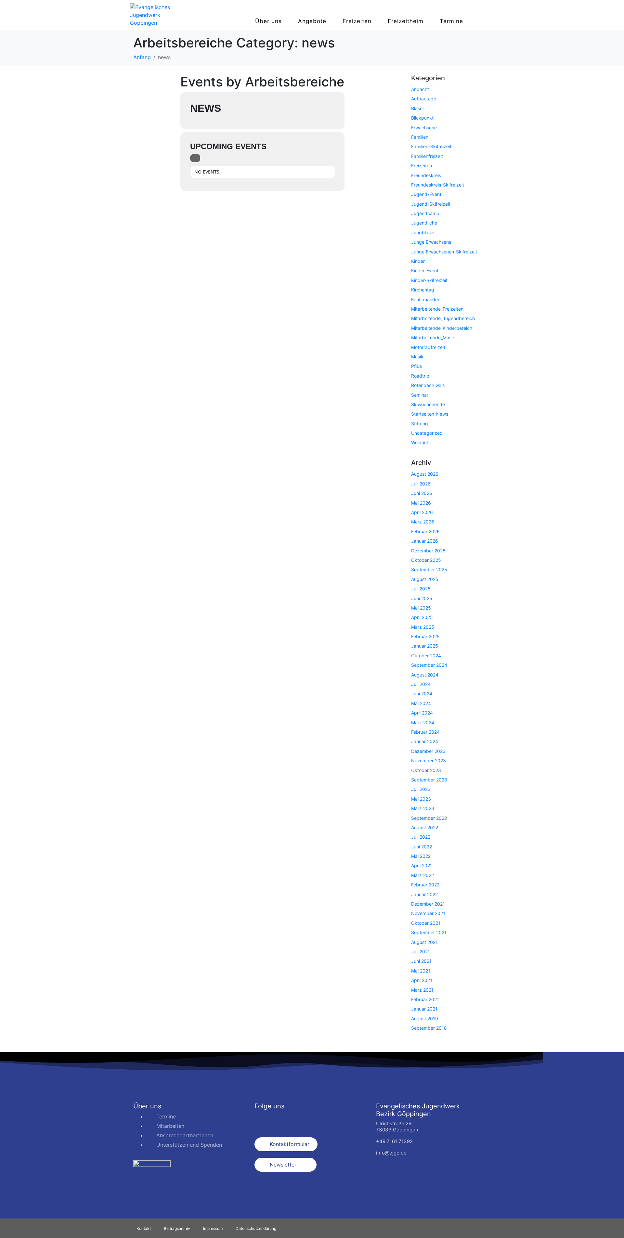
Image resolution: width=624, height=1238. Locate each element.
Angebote (312, 21)
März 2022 (422, 875)
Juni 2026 (421, 493)
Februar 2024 (425, 732)
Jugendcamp (425, 213)
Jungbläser (423, 232)
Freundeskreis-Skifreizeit (437, 184)
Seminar (419, 395)
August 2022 (424, 827)
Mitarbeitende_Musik (433, 337)
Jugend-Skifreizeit (430, 204)
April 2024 (422, 713)
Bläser (417, 108)
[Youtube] (298, 1121)
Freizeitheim (405, 21)
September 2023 (429, 779)
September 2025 (429, 569)
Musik (417, 356)
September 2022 (429, 818)
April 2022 (422, 865)
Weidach (420, 442)
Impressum (213, 1228)
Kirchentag (422, 289)
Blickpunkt (422, 118)
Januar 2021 (424, 1009)
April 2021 (421, 980)
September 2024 (429, 665)
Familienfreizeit (427, 156)
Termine (451, 21)
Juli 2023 (421, 789)
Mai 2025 (421, 608)
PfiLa (416, 366)
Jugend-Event (426, 194)
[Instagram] (280, 1121)
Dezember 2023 (428, 751)
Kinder (418, 261)
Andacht (420, 89)
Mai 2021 (420, 971)
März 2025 (422, 627)
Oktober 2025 (426, 560)
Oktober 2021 (425, 923)
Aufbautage (423, 98)
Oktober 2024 (426, 655)
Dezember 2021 (428, 904)
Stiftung (419, 423)
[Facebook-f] (262, 1121)
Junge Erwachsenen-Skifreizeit (444, 251)
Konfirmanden (425, 299)
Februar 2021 (425, 999)
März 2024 (422, 722)
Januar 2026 (424, 541)
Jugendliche (424, 223)
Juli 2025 (421, 588)
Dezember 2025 (428, 550)
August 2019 (424, 1018)
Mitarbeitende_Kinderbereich (441, 328)
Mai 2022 (421, 856)
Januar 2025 (424, 646)
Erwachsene (424, 127)
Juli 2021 (420, 951)
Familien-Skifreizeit (431, 146)
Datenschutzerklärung (256, 1228)
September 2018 (429, 1028)
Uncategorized (427, 433)
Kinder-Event (424, 270)
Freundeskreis (426, 175)
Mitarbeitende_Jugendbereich (443, 318)
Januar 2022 (424, 894)
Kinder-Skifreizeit (429, 280)
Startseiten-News (429, 414)
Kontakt (143, 1228)
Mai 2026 (421, 503)
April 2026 (422, 512)
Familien (419, 137)
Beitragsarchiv (177, 1228)
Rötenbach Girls (428, 385)
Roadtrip (420, 376)
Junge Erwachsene (431, 242)
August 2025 (424, 579)
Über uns (268, 21)
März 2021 (422, 990)
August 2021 (424, 942)
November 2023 (428, 760)
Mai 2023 (421, 799)
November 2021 (428, 913)
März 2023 (422, 808)
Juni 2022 (421, 846)
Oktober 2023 (426, 770)
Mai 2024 (421, 703)
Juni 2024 (421, 693)
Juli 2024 (421, 684)
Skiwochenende (428, 404)
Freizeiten (357, 21)
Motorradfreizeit (428, 347)
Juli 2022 (420, 837)
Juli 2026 (421, 483)
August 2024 (424, 674)
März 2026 (422, 521)
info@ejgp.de (391, 1153)
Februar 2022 (425, 884)
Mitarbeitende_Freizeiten (437, 309)
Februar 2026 (425, 531)
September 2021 (429, 932)
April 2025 (422, 617)
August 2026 (424, 474)
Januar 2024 (424, 741)
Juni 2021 (421, 961)
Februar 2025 (425, 636)
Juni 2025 (421, 598)
